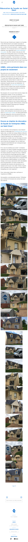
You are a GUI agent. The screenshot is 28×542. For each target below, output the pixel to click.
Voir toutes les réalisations (14, 500)
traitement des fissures (21, 131)
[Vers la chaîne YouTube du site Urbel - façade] (16, 538)
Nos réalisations (6, 14)
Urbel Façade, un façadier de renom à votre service (14, 12)
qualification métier (10, 112)
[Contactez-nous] (14, 37)
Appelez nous (14, 531)
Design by (14, 516)
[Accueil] (14, 2)
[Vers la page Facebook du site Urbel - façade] (11, 538)
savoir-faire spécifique (17, 84)
